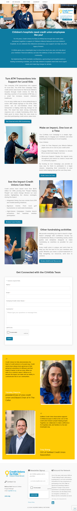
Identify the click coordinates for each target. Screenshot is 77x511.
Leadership (36, 2)
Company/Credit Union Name (15, 301)
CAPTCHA (9, 328)
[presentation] (17, 332)
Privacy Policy (31, 502)
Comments (10, 309)
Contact (45, 2)
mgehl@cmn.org (12, 491)
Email (8, 293)
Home (7, 2)
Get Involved (16, 2)
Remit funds (26, 2)
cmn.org (7, 496)
